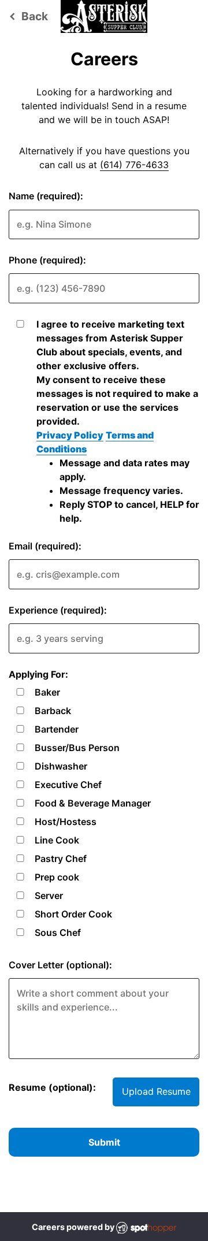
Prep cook (57, 877)
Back (27, 16)
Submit (104, 1142)
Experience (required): (58, 610)
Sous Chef (58, 932)
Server (49, 895)
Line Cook (57, 840)
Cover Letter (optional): (60, 965)
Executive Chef (68, 784)
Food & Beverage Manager (93, 803)
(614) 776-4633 (134, 164)
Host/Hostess (65, 821)
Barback (53, 710)
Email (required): (45, 546)
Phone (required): (47, 260)
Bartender (57, 729)
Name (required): (46, 196)
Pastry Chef (61, 858)
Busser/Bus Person (77, 747)
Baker (47, 692)
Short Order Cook (73, 914)
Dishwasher (61, 766)
